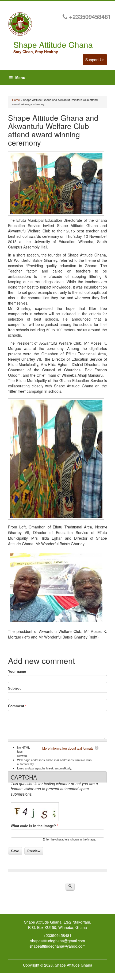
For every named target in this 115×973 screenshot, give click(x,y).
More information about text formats (67, 748)
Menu (20, 77)
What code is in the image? (34, 825)
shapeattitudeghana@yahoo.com (57, 946)
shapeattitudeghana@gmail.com (57, 940)
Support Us (94, 59)
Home (16, 100)
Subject (14, 688)
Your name (17, 671)
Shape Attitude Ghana (73, 965)
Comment (17, 705)
